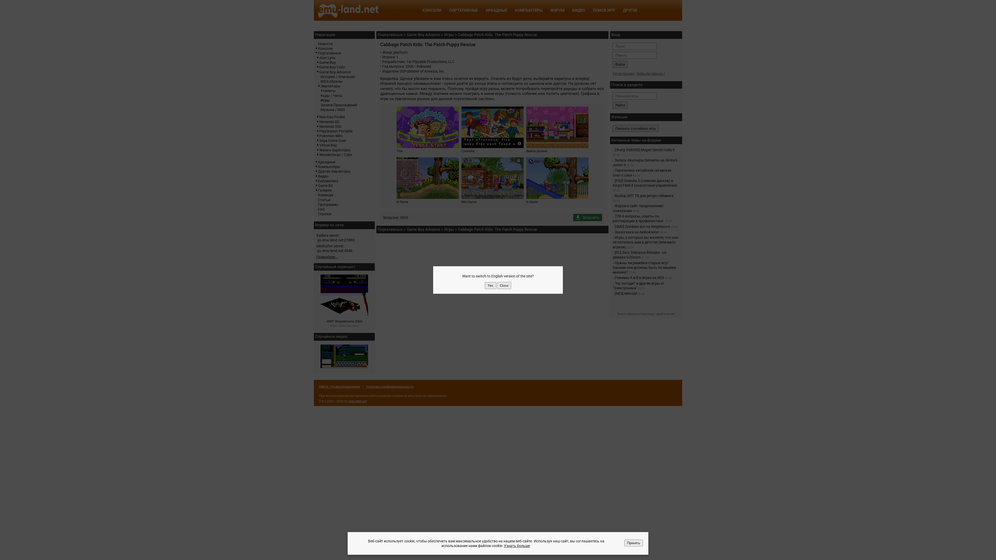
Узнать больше (517, 546)
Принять (633, 543)
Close (504, 286)
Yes (490, 286)
